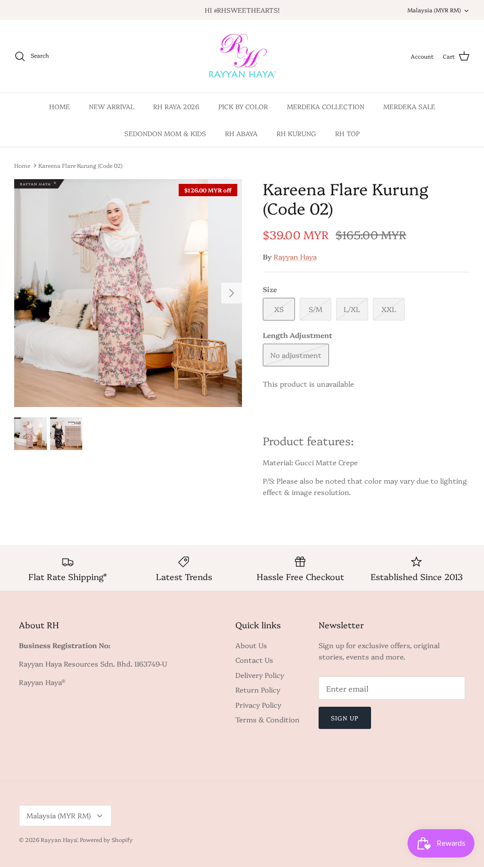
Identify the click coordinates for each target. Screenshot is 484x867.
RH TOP (347, 133)
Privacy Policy (258, 705)
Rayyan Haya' (59, 839)
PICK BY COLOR (243, 106)
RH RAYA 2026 (176, 106)
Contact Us (254, 660)
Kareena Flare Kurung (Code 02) (80, 165)
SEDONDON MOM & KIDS (165, 133)
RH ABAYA (241, 133)
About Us (251, 645)
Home (22, 165)
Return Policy (257, 689)
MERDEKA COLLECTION (325, 106)
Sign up (345, 717)
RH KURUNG (296, 133)
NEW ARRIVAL (111, 106)
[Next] (231, 293)
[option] (128, 293)
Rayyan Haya (295, 256)
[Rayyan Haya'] (242, 56)
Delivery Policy (259, 675)
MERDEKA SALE (409, 106)
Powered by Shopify (106, 839)
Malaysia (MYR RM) (434, 10)
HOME (59, 106)
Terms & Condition (267, 719)
